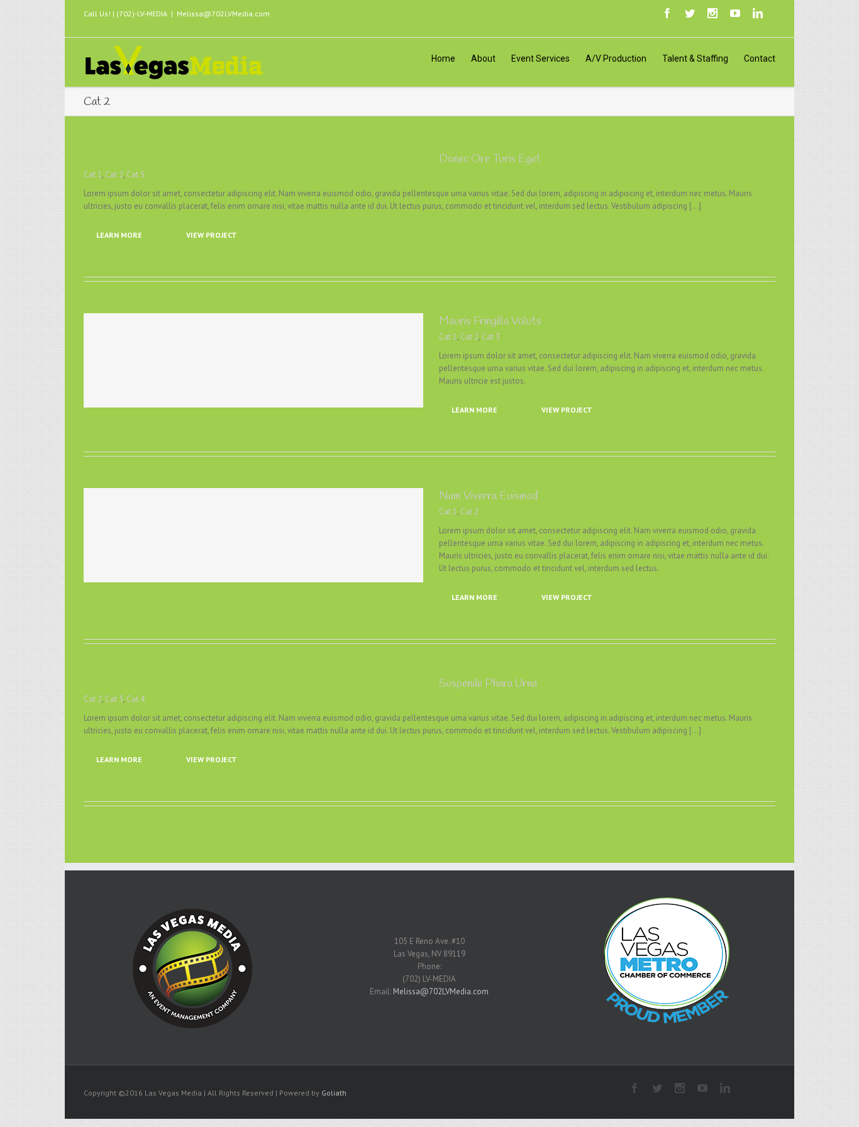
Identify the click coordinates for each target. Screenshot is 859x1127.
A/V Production (615, 58)
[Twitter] (690, 13)
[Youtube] (735, 13)
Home (443, 58)
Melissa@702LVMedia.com (223, 13)
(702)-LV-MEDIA (141, 13)
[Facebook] (667, 13)
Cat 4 (135, 699)
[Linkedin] (758, 13)
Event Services (540, 58)
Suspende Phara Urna (488, 683)
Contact (759, 58)
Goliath (333, 1092)
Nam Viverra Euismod (488, 496)
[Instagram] (712, 13)
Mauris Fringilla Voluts (490, 321)
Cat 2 (114, 174)
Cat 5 (135, 174)
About (483, 58)
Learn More (119, 235)
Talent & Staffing (695, 58)
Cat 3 (491, 336)
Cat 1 (93, 174)
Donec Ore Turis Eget (490, 159)
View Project (211, 235)
